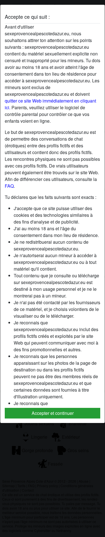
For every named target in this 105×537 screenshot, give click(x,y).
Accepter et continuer (53, 413)
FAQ (9, 186)
